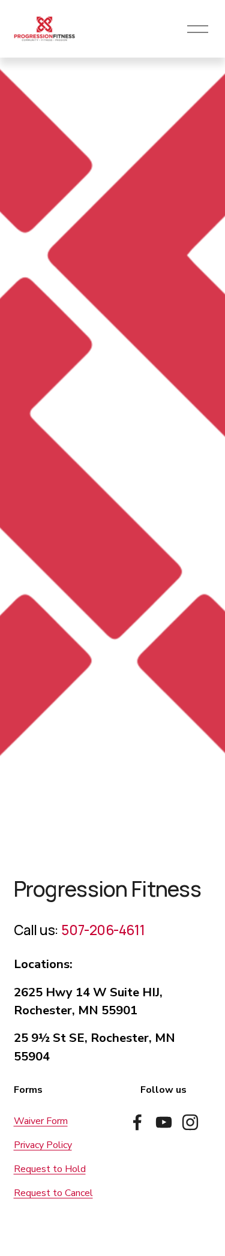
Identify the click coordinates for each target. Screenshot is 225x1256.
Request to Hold (50, 1169)
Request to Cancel (53, 1193)
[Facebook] (137, 1122)
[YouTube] (163, 1122)
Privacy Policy (43, 1145)
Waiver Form (41, 1121)
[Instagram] (190, 1122)
